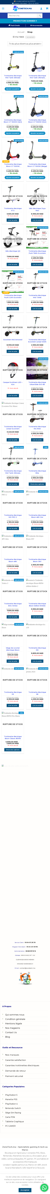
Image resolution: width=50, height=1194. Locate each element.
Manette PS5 (11, 1099)
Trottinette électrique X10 (37, 649)
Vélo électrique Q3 (12, 251)
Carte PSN (10, 1117)
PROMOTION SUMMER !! (25, 21)
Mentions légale (13, 1023)
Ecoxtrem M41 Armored (12, 340)
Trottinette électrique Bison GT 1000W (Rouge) (13, 165)
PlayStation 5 (11, 1095)
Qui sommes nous (14, 1014)
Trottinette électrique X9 (13, 693)
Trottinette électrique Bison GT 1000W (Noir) (37, 121)
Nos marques (12, 1055)
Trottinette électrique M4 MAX (37, 428)
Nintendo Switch (13, 1108)
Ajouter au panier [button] (12, 89)
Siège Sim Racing (13, 1113)
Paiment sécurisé (14, 1076)
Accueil (21, 32)
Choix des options (37, 484)
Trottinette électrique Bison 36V (37, 560)
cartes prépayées (15, 1159)
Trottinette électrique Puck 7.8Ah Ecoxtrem (37, 252)
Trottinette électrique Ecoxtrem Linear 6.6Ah (37, 341)
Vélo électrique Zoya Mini (37, 209)
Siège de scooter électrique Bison (13, 649)
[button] (3, 8)
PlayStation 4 (11, 1104)
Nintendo (7, 1156)
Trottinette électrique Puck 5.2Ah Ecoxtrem (13, 296)
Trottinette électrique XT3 (13, 209)
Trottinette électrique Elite (37, 472)
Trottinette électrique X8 (37, 693)
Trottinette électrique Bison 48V (13, 560)
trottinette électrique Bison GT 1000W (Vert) (13, 121)
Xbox (42, 1153)
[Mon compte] (41, 8)
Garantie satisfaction (15, 1060)
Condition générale (15, 1019)
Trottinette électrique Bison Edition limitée (37, 605)
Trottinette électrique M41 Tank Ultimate (13, 77)
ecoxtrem (31, 37)
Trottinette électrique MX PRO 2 (13, 516)
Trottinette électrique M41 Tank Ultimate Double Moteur (37, 77)
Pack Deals (15, 25)
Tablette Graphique (14, 1121)
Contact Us (11, 1032)
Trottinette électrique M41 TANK (37, 296)
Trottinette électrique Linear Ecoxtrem (13, 428)
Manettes (17, 1156)
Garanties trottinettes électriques (22, 1065)
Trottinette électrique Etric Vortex (13, 605)
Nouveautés (37, 25)
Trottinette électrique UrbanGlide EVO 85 (37, 383)
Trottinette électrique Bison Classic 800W (13, 737)
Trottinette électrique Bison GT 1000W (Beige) (37, 165)
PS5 (37, 1153)
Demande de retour (15, 1071)
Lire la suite (12, 220)
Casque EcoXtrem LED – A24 (13, 383)
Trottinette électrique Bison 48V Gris (37, 516)
